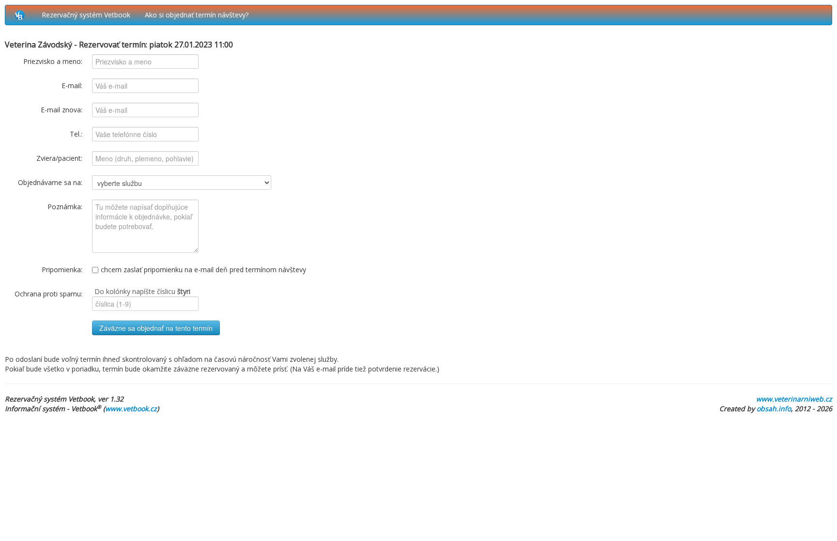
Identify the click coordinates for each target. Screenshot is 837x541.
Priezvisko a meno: (52, 61)
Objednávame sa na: (50, 182)
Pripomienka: (62, 269)
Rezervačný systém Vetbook (86, 14)
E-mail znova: (61, 109)
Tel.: (76, 134)
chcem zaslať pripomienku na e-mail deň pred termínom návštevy (203, 269)
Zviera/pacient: (59, 158)
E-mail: (72, 85)
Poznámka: (64, 206)
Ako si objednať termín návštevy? (196, 14)
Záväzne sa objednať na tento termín (156, 328)
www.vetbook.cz (131, 408)
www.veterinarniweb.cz (794, 398)
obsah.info (774, 408)
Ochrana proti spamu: (48, 293)
